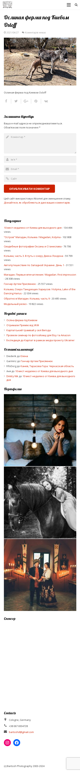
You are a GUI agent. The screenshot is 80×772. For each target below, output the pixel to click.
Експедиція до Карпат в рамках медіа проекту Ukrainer (40, 340)
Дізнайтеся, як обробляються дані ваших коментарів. (37, 202)
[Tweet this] (16, 101)
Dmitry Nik (12, 376)
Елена (24, 356)
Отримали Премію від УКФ (22, 325)
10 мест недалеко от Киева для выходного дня (33, 227)
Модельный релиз (15, 304)
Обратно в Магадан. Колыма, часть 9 (27, 298)
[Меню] (69, 5)
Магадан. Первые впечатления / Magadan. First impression (40, 274)
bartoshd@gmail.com (21, 732)
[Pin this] (36, 101)
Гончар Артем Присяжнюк (20, 284)
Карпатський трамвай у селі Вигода (28, 330)
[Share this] (7, 101)
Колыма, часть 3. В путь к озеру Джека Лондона (33, 256)
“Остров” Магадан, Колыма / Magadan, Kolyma (32, 237)
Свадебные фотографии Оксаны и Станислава (33, 246)
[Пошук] (76, 5)
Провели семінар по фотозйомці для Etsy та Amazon (38, 335)
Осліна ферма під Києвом (21, 320)
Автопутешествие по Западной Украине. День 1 (34, 265)
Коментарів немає (35, 32)
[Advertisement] (40, 663)
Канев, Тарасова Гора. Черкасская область (47, 366)
